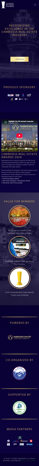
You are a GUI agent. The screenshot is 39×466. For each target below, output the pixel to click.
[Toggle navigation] (35, 4)
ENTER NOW (19, 59)
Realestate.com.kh (28, 460)
